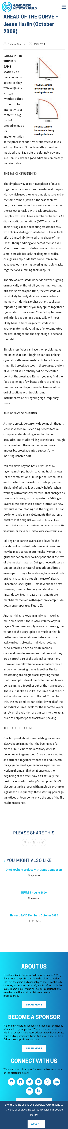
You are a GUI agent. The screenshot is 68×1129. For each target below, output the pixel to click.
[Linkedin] (29, 1091)
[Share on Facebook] (34, 842)
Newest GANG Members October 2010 (34, 915)
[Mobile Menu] (64, 8)
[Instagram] (47, 1082)
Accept (36, 1123)
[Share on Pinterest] (42, 842)
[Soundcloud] (56, 1082)
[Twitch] (38, 1091)
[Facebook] (20, 1082)
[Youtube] (38, 1082)
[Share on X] (25, 842)
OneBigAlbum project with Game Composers (34, 870)
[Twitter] (29, 1082)
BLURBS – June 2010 (34, 892)
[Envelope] (11, 1082)
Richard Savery (16, 44)
